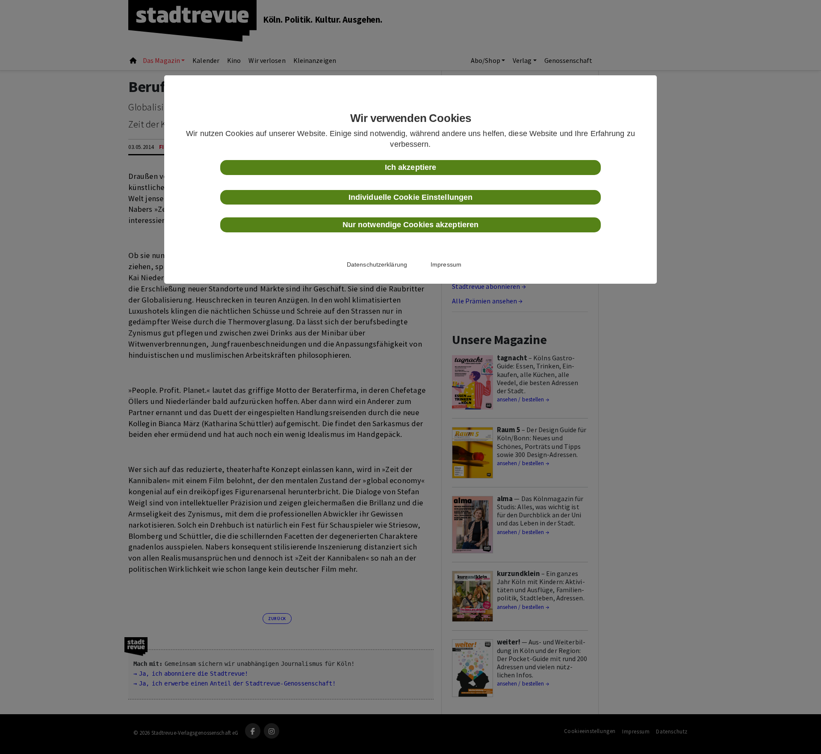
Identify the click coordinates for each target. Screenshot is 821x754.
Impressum (446, 264)
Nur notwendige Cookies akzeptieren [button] (410, 224)
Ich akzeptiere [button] (410, 167)
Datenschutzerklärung (377, 264)
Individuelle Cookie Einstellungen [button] (410, 197)
